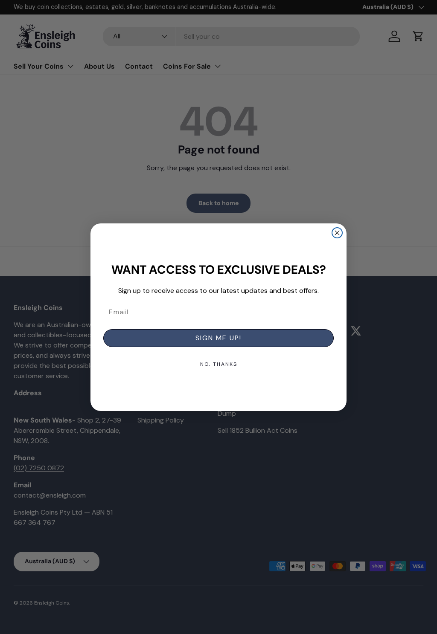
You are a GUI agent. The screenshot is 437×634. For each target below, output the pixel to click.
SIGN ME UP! (218, 337)
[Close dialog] (337, 233)
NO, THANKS (218, 364)
